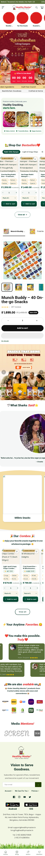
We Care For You (21, 791)
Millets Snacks (22, 517)
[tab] (14, 231)
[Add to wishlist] (15, 159)
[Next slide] (41, 57)
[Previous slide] (3, 57)
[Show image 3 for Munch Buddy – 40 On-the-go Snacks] (30, 287)
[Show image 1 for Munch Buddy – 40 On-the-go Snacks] (7, 287)
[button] (22, 335)
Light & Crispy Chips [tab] (30, 152)
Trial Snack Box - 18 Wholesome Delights (30, 567)
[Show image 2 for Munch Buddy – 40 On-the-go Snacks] (18, 287)
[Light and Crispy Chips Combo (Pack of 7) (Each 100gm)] (11, 556)
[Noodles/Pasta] (36, 119)
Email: (10, 827)
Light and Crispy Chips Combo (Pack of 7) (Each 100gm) (10, 567)
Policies (35, 791)
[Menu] (3, 7)
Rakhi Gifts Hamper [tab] (11, 152)
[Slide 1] (22, 372)
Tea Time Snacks (22, 26)
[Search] (36, 7)
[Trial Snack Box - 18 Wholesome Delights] (30, 556)
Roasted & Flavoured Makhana (36, 26)
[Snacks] (22, 119)
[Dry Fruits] (9, 119)
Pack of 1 (6, 198)
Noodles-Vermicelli (9, 26)
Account (8, 791)
